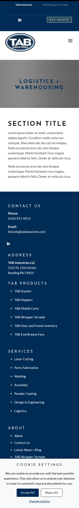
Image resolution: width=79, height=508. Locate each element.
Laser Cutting (23, 359)
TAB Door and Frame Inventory (35, 326)
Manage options (39, 501)
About (18, 436)
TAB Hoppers (23, 300)
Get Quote (59, 19)
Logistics (20, 411)
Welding (20, 376)
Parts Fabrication (26, 368)
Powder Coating (25, 393)
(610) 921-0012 (19, 218)
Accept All (28, 492)
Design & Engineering (29, 402)
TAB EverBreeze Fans (29, 334)
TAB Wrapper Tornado (29, 317)
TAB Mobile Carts (26, 308)
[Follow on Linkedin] (19, 19)
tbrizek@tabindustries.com (26, 232)
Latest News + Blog (27, 450)
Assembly (21, 385)
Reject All (51, 492)
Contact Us (22, 443)
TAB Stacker (23, 291)
